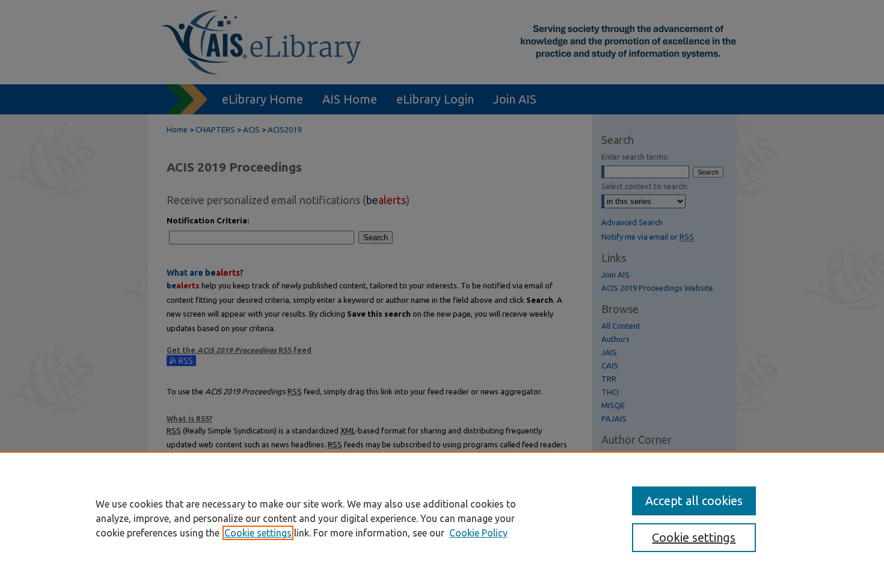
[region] (442, 518)
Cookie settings (258, 532)
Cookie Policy (478, 532)
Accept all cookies (694, 501)
